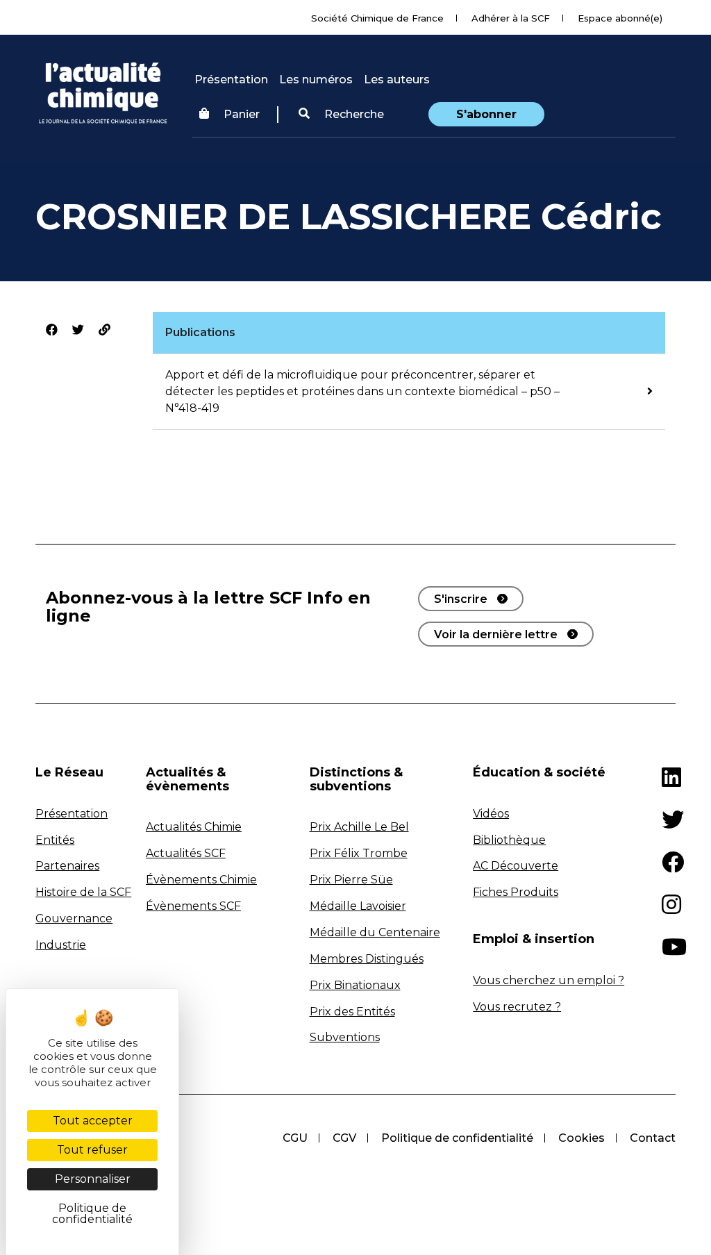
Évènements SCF (193, 906)
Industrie (60, 944)
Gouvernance (73, 918)
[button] (341, 114)
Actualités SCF (186, 853)
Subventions (345, 1037)
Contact (653, 1138)
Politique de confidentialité (457, 1138)
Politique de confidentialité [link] (92, 1214)
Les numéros (316, 79)
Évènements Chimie (201, 879)
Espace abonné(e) (620, 18)
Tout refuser (92, 1149)
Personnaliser (93, 1179)
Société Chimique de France (377, 18)
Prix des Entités (352, 1011)
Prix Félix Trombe (359, 853)
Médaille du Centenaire (375, 932)
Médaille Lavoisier (358, 906)
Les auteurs (397, 79)
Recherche (352, 114)
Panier (242, 114)
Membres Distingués (367, 958)
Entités (54, 840)
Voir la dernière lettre (496, 634)
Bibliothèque (509, 840)
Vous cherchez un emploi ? (548, 980)
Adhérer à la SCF (510, 18)
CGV (344, 1138)
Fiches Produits (515, 892)
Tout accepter (93, 1120)
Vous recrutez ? (517, 1006)
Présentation (231, 79)
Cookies (581, 1138)
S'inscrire (460, 599)
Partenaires (67, 865)
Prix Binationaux (355, 985)
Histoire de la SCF (83, 892)
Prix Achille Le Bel (359, 826)
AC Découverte (515, 865)
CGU (295, 1138)
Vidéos (491, 813)
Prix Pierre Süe (351, 879)
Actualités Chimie (194, 826)
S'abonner (486, 114)
